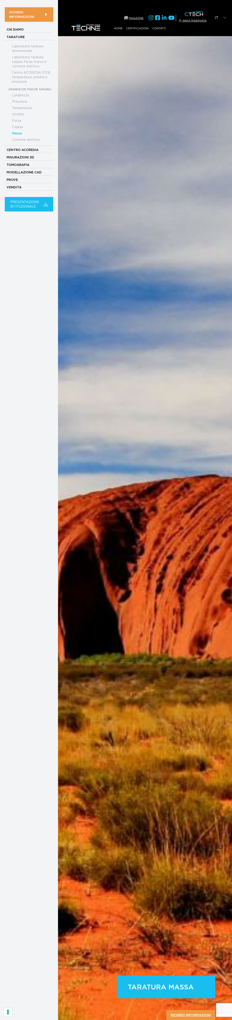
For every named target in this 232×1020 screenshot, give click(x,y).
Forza (16, 120)
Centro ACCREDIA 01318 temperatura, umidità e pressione (31, 76)
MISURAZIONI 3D (20, 157)
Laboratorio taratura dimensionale (27, 48)
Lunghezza (20, 95)
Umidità (18, 114)
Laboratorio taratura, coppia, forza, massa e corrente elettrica (29, 61)
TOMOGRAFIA (18, 165)
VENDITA (14, 187)
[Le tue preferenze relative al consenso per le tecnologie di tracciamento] (8, 1012)
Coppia (17, 127)
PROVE (12, 180)
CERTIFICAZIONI (137, 28)
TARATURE (16, 37)
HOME (118, 28)
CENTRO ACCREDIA (23, 150)
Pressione (19, 101)
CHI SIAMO (15, 29)
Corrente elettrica (26, 139)
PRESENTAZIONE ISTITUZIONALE (24, 204)
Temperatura (22, 108)
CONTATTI (159, 28)
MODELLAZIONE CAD (24, 172)
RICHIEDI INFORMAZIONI (21, 14)
